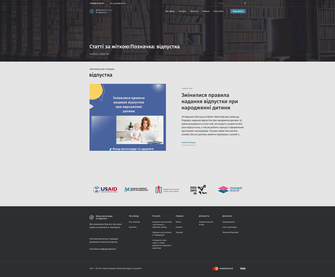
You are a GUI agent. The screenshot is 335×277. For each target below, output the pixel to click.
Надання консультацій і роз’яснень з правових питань (162, 224)
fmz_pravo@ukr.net (117, 3)
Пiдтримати (238, 11)
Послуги (182, 11)
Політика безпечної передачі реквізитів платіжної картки (104, 240)
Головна (93, 54)
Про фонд (169, 11)
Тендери (179, 232)
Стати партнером (229, 227)
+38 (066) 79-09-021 (97, 3)
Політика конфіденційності (103, 249)
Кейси (178, 222)
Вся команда (134, 222)
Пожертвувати (228, 222)
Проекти (194, 11)
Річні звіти (218, 11)
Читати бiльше (189, 142)
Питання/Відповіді (230, 232)
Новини (205, 11)
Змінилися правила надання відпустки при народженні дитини (210, 101)
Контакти (132, 227)
